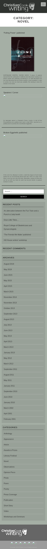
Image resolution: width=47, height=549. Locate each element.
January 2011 (9, 386)
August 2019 (9, 264)
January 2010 (9, 402)
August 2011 (9, 375)
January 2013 (9, 353)
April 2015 (8, 286)
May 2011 (8, 380)
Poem (6, 483)
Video (6, 511)
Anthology (8, 434)
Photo (6, 478)
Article (6, 445)
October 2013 (9, 308)
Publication (8, 500)
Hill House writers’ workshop (15, 240)
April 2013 (8, 341)
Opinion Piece (9, 472)
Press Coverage (10, 495)
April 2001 (8, 414)
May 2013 (8, 336)
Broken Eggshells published (15, 132)
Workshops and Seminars (14, 517)
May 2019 (8, 269)
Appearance (9, 439)
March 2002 (8, 408)
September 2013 (10, 314)
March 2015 (8, 292)
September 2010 (10, 391)
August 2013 (9, 319)
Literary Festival (10, 456)
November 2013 (10, 303)
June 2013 (8, 330)
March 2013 (8, 347)
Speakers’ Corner (10, 92)
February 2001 (10, 419)
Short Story (8, 506)
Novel (6, 461)
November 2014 (10, 297)
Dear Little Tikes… (11, 220)
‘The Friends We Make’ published (17, 235)
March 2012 (8, 364)
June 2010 (8, 397)
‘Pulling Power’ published (14, 33)
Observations (9, 467)
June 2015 (8, 275)
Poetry (6, 489)
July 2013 (8, 325)
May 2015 (8, 281)
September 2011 (10, 369)
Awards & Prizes (10, 450)
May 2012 (8, 358)
